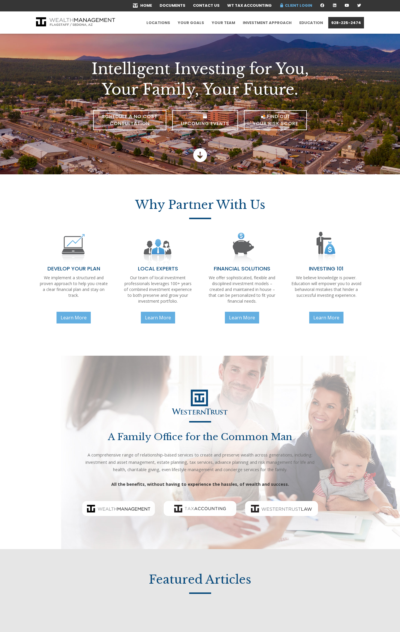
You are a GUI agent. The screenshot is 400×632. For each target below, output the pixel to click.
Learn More (74, 317)
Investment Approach (267, 22)
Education (311, 22)
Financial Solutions (242, 268)
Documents (172, 5)
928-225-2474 (346, 22)
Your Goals (191, 22)
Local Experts (158, 268)
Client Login (298, 5)
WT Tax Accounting (249, 5)
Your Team (223, 22)
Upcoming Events (205, 123)
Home (145, 5)
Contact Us (206, 5)
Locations (158, 22)
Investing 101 (326, 268)
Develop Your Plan (73, 268)
